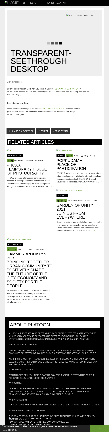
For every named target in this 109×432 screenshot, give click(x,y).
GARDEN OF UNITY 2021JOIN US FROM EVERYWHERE (74, 211)
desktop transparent (67, 89)
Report (62, 196)
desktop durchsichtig (52, 109)
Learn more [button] (10, 430)
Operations (14, 155)
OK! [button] (99, 428)
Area (61, 155)
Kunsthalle (14, 244)
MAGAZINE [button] (58, 3)
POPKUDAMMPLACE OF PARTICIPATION (71, 164)
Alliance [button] (33, 3)
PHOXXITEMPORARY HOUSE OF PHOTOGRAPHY (27, 169)
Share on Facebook (22, 131)
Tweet (44, 131)
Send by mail (61, 131)
